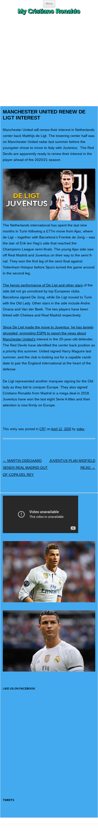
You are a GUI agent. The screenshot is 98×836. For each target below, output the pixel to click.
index (80, 429)
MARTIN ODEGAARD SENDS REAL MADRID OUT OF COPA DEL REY (25, 468)
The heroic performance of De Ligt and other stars (43, 285)
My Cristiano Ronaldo (49, 11)
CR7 (42, 429)
